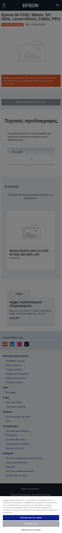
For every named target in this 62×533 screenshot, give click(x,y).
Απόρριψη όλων (31, 524)
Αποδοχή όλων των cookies (31, 518)
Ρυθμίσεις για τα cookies (31, 530)
